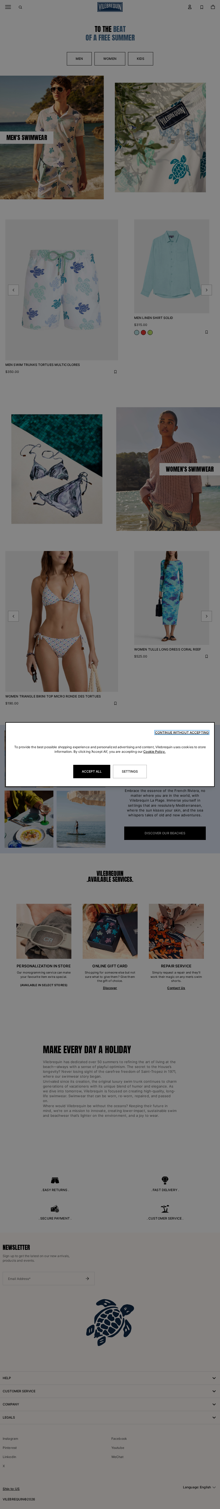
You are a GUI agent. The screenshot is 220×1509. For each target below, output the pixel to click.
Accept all (92, 771)
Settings (130, 771)
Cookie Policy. (154, 752)
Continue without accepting (182, 732)
